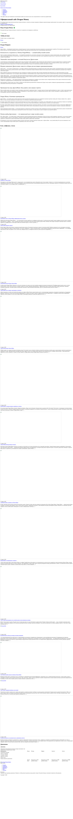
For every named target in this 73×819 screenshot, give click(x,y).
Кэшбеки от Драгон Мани (5, 180)
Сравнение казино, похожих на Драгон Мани (9, 502)
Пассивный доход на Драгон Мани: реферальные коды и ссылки (13, 218)
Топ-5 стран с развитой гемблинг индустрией (9, 690)
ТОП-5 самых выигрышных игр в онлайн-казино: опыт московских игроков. (15, 620)
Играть (1, 40)
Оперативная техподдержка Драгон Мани (8, 283)
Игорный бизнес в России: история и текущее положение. (11, 635)
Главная (4, 9)
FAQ (4, 13)
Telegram (4, 14)
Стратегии (5, 10)
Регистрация (8, 7)
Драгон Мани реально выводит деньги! (8, 444)
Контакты (5, 12)
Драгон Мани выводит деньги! (6, 225)
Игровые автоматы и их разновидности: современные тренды (12, 737)
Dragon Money (8, 762)
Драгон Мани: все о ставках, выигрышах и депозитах (10, 290)
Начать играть (3, 7)
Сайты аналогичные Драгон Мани (7, 348)
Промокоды (5, 11)
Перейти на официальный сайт (6, 24)
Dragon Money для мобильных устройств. (8, 560)
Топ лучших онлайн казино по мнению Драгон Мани (10, 674)
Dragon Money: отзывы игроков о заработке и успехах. (11, 406)
